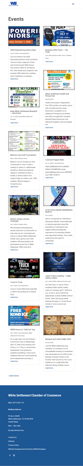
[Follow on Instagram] (14, 455)
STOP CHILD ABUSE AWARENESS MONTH (58, 211)
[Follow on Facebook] (10, 455)
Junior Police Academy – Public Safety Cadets (58, 277)
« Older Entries (13, 376)
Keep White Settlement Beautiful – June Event (23, 112)
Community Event (24, 53)
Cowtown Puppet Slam (54, 160)
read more (14, 79)
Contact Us (12, 437)
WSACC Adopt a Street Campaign (19, 220)
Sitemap (11, 441)
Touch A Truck (16, 282)
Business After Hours (59, 55)
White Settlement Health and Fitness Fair (57, 95)
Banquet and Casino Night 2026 (58, 339)
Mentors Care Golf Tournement (23, 155)
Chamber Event (22, 224)
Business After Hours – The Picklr (56, 51)
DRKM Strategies (39, 449)
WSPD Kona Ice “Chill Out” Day (22, 329)
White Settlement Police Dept (62, 281)
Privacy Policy (13, 445)
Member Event (22, 158)
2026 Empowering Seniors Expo (23, 50)
